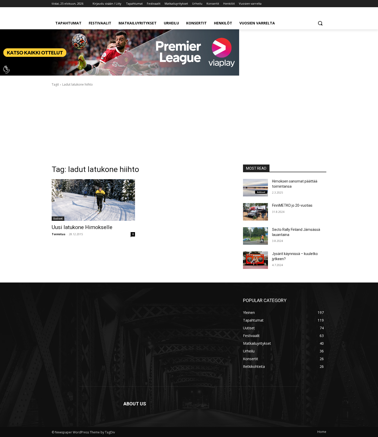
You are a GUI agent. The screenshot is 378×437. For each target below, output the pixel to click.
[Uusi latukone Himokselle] (93, 200)
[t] (119, 74)
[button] (320, 23)
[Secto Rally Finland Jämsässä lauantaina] (255, 236)
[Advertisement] (189, 126)
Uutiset (58, 218)
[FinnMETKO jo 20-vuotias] (255, 212)
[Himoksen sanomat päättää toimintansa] (255, 187)
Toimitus (58, 234)
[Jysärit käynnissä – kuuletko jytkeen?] (255, 260)
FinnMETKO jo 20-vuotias (292, 205)
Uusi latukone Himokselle (82, 227)
